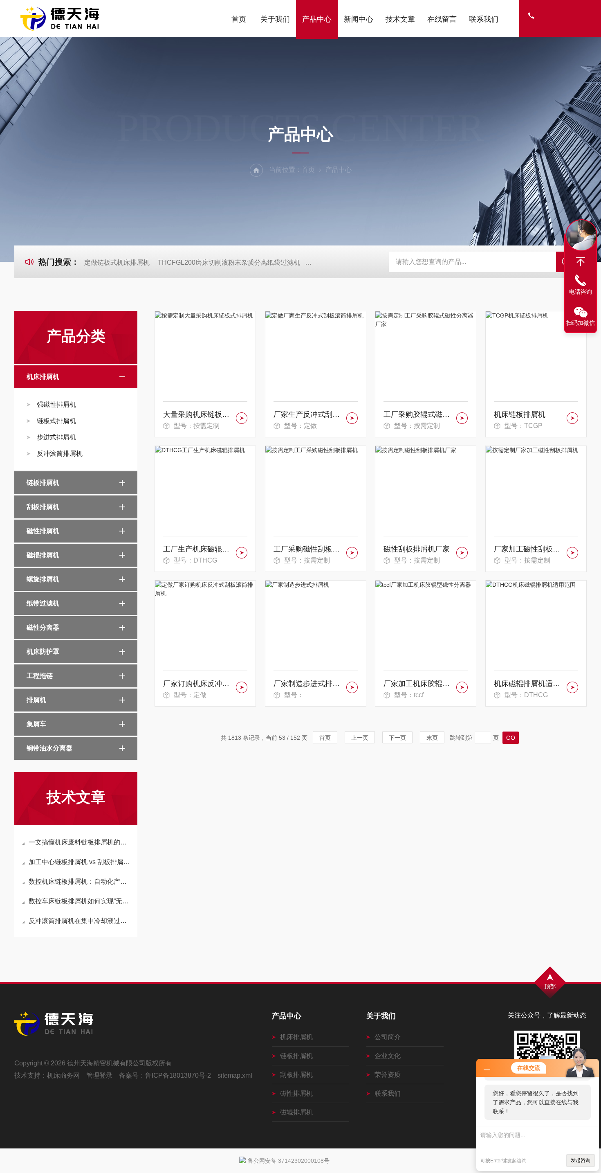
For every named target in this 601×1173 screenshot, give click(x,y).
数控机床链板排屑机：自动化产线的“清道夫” (80, 881)
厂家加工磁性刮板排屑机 (529, 549)
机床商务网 (63, 1075)
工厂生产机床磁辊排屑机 (198, 549)
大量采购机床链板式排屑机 (198, 414)
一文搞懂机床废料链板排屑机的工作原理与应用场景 (80, 842)
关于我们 (275, 19)
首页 (238, 19)
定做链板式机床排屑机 (117, 262)
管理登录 (99, 1075)
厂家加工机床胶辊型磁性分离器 (418, 684)
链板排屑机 (43, 482)
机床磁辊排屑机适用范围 (529, 684)
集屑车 (36, 723)
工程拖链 (40, 675)
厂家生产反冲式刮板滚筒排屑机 (308, 414)
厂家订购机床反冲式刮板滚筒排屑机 (198, 684)
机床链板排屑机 (519, 414)
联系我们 (483, 19)
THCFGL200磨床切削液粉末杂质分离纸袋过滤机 (229, 262)
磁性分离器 (43, 627)
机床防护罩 (43, 651)
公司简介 (388, 1036)
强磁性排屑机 (56, 404)
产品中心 (317, 19)
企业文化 (388, 1055)
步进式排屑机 (56, 437)
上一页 (359, 737)
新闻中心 (358, 19)
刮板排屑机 (43, 506)
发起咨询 (580, 1160)
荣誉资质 (388, 1074)
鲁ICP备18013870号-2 (178, 1075)
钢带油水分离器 (49, 748)
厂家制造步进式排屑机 (308, 684)
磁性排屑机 (43, 530)
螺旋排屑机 (43, 579)
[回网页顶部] (580, 262)
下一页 (397, 737)
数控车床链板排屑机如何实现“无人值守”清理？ (80, 901)
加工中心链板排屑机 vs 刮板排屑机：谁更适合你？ (80, 861)
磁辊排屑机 (43, 555)
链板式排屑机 (56, 420)
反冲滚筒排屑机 (60, 453)
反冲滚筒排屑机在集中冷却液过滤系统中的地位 (80, 920)
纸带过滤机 (43, 603)
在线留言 (442, 19)
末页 (432, 737)
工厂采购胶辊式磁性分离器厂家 (418, 414)
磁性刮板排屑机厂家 (416, 549)
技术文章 (400, 19)
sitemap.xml (235, 1075)
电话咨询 (580, 291)
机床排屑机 (43, 376)
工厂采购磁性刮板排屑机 (308, 549)
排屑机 (36, 699)
